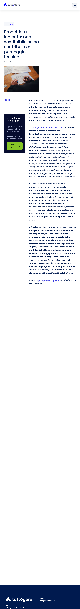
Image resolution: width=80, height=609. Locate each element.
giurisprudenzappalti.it (49, 280)
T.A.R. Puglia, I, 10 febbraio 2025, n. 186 (46, 127)
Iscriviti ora (12, 146)
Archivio (9, 24)
